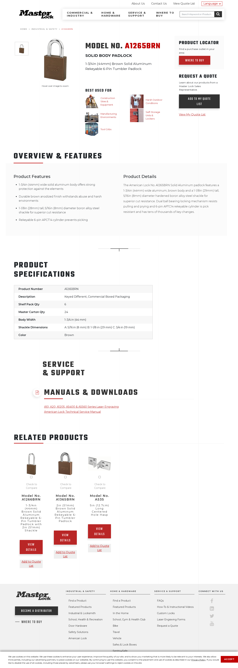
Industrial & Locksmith (82, 613)
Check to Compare (31, 486)
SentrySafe (120, 650)
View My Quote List (192, 114)
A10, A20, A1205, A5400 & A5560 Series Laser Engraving (81, 406)
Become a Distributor (36, 611)
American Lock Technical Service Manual (72, 411)
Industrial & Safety (80, 591)
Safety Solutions (78, 632)
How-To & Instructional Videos (175, 607)
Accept (229, 659)
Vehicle (117, 638)
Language (211, 3)
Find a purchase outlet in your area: (196, 51)
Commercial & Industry (80, 14)
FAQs (160, 600)
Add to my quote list (199, 101)
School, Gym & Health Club (129, 619)
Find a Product (77, 600)
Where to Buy (165, 14)
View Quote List (184, 3)
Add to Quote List (31, 564)
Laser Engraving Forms (171, 619)
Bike (115, 625)
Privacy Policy (198, 659)
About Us (138, 3)
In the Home (121, 613)
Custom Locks (166, 613)
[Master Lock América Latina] (32, 17)
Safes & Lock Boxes (125, 644)
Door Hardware (77, 625)
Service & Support (137, 14)
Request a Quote (167, 625)
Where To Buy (31, 622)
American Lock (77, 638)
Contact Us (159, 3)
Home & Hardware (111, 14)
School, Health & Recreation (85, 619)
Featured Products (79, 607)
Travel (116, 632)
